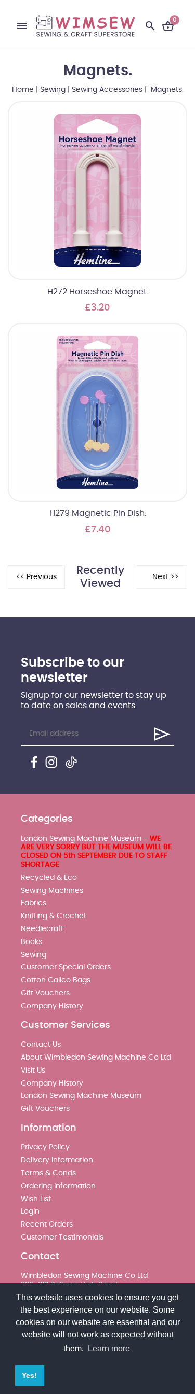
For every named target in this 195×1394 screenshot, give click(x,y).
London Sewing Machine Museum (81, 1096)
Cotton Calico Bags (55, 980)
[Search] (150, 26)
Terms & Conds (48, 1173)
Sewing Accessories (107, 89)
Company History (52, 1006)
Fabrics (33, 903)
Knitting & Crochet (53, 916)
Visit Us (33, 1070)
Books (31, 942)
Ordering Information (58, 1186)
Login (30, 1211)
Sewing (53, 89)
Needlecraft (42, 929)
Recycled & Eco (49, 877)
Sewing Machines (52, 890)
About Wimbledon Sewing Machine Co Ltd (96, 1057)
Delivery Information (57, 1160)
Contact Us (41, 1044)
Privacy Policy (45, 1147)
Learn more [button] (109, 1348)
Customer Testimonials (62, 1237)
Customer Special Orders (66, 967)
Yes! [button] (29, 1375)
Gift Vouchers (45, 993)
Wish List (36, 1199)
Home (23, 89)
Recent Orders (47, 1224)
